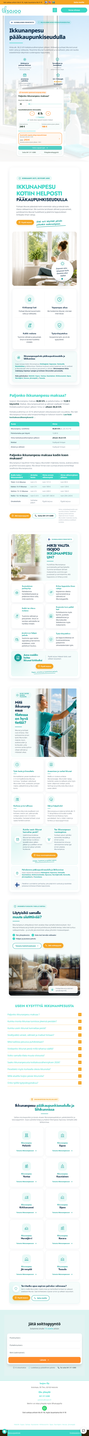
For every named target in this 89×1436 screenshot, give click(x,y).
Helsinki (32, 376)
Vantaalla (60, 364)
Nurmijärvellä (57, 875)
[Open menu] (55, 10)
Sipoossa (48, 875)
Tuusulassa (38, 877)
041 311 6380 (44, 1396)
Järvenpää (33, 378)
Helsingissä (44, 364)
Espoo (37, 376)
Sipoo (69, 376)
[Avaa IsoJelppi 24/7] (83, 1430)
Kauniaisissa (20, 366)
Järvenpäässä (27, 877)
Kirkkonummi (61, 376)
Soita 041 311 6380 (45, 516)
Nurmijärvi (19, 378)
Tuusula (42, 378)
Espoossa (52, 364)
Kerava (26, 378)
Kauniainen (51, 376)
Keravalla (66, 875)
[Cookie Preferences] (4, 1431)
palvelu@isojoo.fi (44, 1400)
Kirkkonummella (38, 875)
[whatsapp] (44, 1408)
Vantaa (43, 376)
